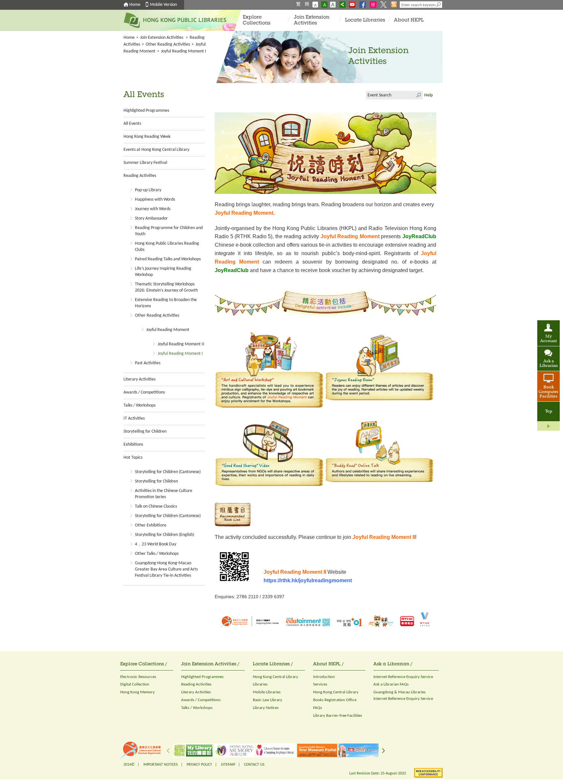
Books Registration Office (334, 700)
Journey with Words (152, 209)
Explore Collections (256, 20)
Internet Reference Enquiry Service (403, 677)
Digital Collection (134, 684)
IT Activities (134, 418)
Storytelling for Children (144, 431)
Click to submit (418, 95)
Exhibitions (133, 444)
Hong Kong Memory (137, 692)
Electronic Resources (138, 677)
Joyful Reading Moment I (180, 353)
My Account (548, 338)
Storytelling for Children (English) (164, 534)
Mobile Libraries (267, 692)
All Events (132, 123)
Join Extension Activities (311, 20)
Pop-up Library (148, 190)
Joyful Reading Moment (167, 329)
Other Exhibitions (150, 525)
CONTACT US (254, 765)
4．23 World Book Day (155, 544)
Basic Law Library (267, 700)
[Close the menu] (548, 426)
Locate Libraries (365, 20)
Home (134, 4)
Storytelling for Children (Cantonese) (168, 471)
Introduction (324, 677)
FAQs (317, 708)
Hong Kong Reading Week (146, 136)
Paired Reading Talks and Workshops (168, 259)
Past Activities (147, 363)
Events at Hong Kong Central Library (156, 149)
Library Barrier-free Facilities (337, 716)
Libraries (260, 684)
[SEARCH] (439, 4)
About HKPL (409, 20)
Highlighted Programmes (146, 110)
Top (548, 411)
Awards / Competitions (144, 392)
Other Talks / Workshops (157, 553)
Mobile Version (163, 4)
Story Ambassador (151, 218)
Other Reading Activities (157, 315)
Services (320, 684)
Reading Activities (139, 175)
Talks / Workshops (139, 405)
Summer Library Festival (145, 162)
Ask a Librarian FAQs (391, 684)
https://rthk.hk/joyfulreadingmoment (308, 580)
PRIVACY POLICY (199, 765)
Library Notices (266, 708)
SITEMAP (228, 765)
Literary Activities (139, 379)
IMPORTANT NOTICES (160, 765)
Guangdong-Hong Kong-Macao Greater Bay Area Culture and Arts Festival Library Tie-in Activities (166, 569)
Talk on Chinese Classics (156, 506)
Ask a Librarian (549, 363)
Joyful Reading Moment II (181, 344)
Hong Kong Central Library (275, 677)
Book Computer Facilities (548, 392)
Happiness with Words (155, 199)
